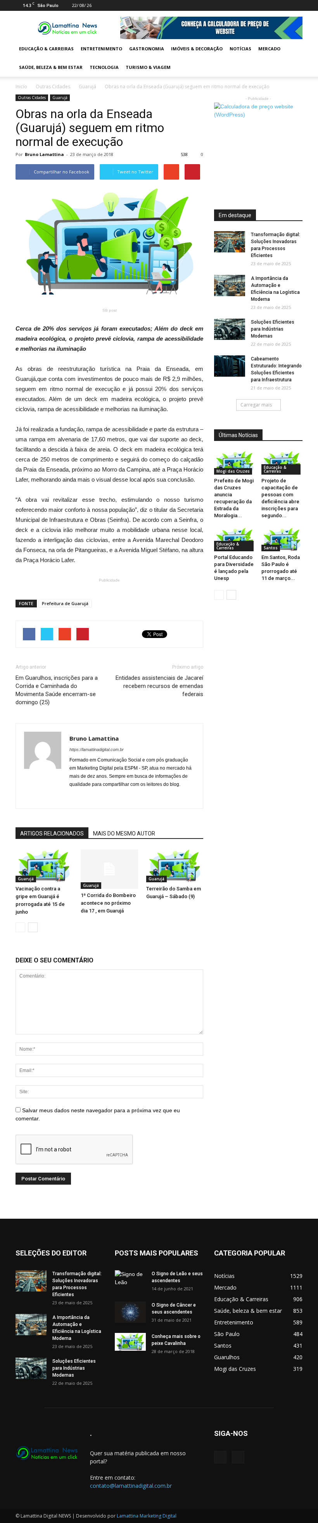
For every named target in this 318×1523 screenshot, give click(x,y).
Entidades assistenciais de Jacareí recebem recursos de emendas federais (159, 686)
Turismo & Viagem (148, 67)
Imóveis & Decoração (197, 48)
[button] (293, 58)
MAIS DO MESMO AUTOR (124, 833)
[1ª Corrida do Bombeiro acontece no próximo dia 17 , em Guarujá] (109, 868)
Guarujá (87, 86)
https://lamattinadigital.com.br (96, 749)
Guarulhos (227, 1357)
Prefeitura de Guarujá (65, 603)
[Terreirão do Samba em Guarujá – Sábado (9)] (174, 865)
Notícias (240, 48)
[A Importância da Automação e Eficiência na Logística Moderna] (229, 285)
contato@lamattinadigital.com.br (131, 1485)
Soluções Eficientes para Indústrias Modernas (272, 329)
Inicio (21, 86)
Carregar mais (256, 404)
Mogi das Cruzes (233, 471)
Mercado (269, 48)
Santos (271, 548)
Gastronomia (146, 48)
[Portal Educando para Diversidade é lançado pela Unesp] (235, 539)
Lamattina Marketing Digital (146, 1516)
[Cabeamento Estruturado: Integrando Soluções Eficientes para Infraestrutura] (229, 366)
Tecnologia (104, 67)
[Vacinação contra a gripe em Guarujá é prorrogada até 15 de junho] (44, 865)
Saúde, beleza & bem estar (51, 67)
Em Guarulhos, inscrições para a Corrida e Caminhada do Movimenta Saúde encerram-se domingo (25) (57, 690)
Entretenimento (101, 48)
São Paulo (227, 1334)
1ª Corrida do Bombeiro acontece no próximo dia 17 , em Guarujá (108, 903)
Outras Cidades (53, 86)
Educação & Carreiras (46, 48)
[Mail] (284, 5)
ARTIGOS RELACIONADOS (52, 833)
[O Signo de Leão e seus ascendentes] (130, 1281)
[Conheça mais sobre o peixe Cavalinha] (130, 1342)
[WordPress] (296, 5)
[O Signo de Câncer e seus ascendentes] (130, 1312)
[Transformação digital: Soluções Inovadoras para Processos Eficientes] (229, 241)
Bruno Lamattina (44, 154)
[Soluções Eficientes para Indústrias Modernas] (229, 329)
